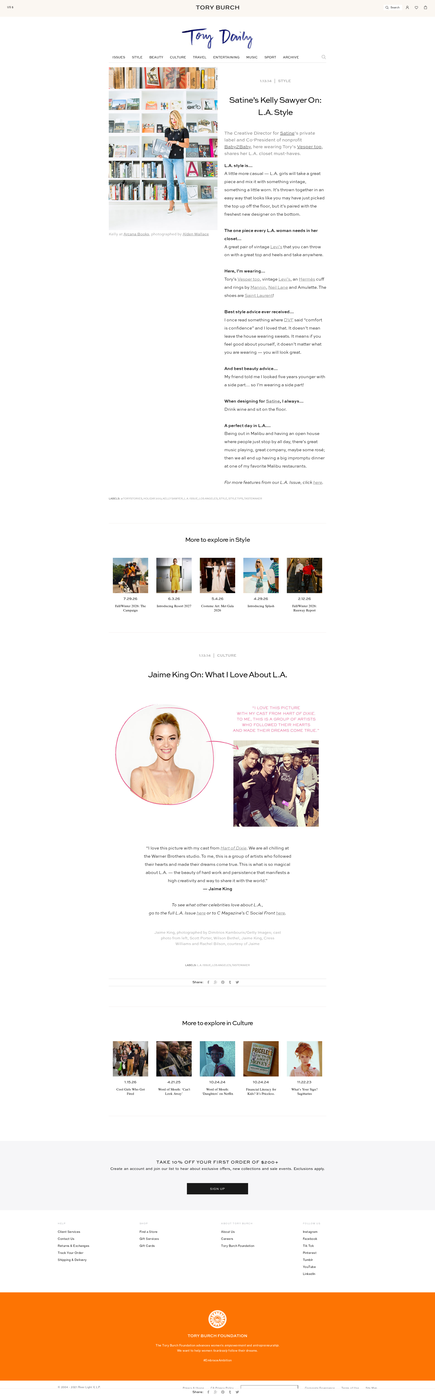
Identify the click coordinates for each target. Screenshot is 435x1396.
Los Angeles (208, 499)
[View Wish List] (416, 7)
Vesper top (309, 147)
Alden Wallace (196, 234)
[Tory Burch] (217, 7)
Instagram (310, 1232)
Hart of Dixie (233, 848)
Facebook (310, 1239)
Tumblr (308, 1260)
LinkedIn (309, 1274)
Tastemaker (253, 499)
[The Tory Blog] (217, 39)
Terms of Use (350, 1388)
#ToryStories (131, 499)
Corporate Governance (320, 1388)
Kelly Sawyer (173, 499)
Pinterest (310, 1253)
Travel (199, 57)
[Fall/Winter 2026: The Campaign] (130, 575)
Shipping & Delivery (72, 1260)
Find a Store (149, 1232)
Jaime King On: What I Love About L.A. (217, 675)
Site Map (371, 1388)
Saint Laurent (259, 296)
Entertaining (226, 57)
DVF (288, 320)
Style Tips (235, 499)
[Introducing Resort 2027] (174, 575)
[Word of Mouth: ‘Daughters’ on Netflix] (217, 1058)
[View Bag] (425, 7)
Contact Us (66, 1239)
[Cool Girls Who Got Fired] (130, 1058)
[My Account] (407, 7)
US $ (10, 7)
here (317, 482)
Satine (287, 133)
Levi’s (276, 247)
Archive (291, 57)
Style (137, 57)
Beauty (156, 57)
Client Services (69, 1232)
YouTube (309, 1267)
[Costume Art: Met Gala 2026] (217, 575)
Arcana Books (136, 234)
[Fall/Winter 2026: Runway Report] (304, 575)
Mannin (258, 287)
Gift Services (149, 1239)
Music (252, 57)
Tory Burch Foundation (237, 1246)
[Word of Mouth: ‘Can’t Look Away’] (174, 1058)
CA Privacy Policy (222, 1388)
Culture (178, 57)
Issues (118, 57)
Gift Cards (147, 1246)
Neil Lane (278, 287)
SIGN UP (217, 1189)
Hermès (307, 279)
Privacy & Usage (193, 1388)
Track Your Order (70, 1253)
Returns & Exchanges (73, 1246)
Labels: (114, 499)
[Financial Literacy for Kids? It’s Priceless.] (261, 1058)
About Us (228, 1232)
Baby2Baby (237, 147)
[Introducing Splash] (261, 575)
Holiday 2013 (152, 499)
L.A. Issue (191, 499)
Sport (270, 57)
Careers (227, 1239)
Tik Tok (308, 1246)
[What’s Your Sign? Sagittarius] (304, 1058)
